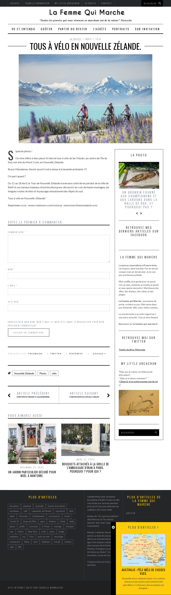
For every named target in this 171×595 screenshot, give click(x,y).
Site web (13, 301)
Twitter (55, 353)
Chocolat (23, 516)
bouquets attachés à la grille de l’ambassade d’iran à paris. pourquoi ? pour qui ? (85, 467)
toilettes (46, 541)
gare (42, 521)
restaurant (15, 541)
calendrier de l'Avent (41, 511)
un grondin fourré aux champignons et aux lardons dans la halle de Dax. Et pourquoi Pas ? (139, 199)
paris (52, 531)
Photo (42, 373)
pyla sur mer (44, 536)
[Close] (113, 527)
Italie (71, 521)
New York (32, 531)
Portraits (120, 29)
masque (69, 526)
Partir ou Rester (73, 29)
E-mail (13, 285)
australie (39, 506)
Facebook (35, 353)
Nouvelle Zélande (24, 373)
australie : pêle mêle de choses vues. (143, 572)
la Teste (46, 526)
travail (57, 541)
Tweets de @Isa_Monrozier (132, 349)
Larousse (33, 526)
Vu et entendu (23, 29)
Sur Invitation (147, 29)
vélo (54, 373)
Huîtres (52, 521)
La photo (75, 39)
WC (20, 547)
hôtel (62, 521)
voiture (67, 541)
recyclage (58, 536)
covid (67, 516)
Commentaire (17, 232)
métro (21, 531)
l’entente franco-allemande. (33, 394)
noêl (43, 531)
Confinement (38, 516)
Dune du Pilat (29, 521)
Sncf (35, 541)
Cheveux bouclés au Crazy (84, 394)
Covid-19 (14, 521)
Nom (11, 269)
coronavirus (54, 516)
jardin (22, 526)
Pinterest (76, 353)
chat (71, 511)
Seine (26, 541)
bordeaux (14, 511)
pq (24, 536)
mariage (58, 526)
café (25, 511)
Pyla (31, 536)
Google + (99, 353)
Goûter (47, 29)
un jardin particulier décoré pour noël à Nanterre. (32, 474)
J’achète (100, 29)
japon (12, 526)
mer (12, 531)
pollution (14, 536)
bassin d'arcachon (56, 506)
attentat (27, 506)
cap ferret (60, 511)
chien (12, 516)
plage (61, 531)
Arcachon (14, 506)
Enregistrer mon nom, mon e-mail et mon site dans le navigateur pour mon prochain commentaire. (56, 323)
